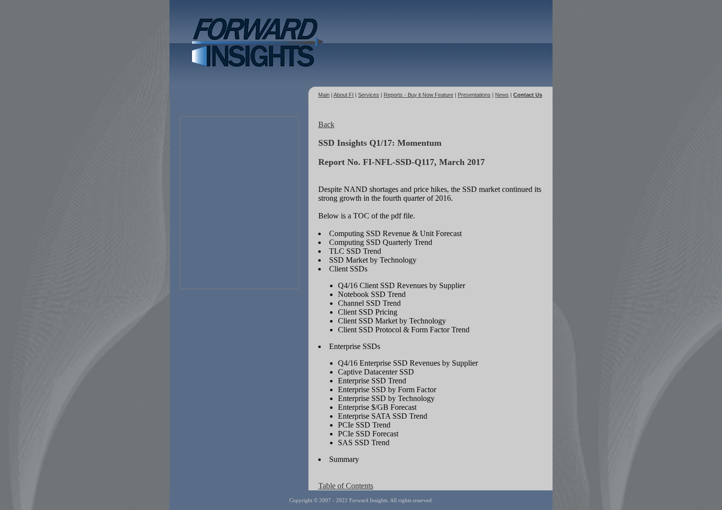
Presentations (474, 95)
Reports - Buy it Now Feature (418, 95)
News (502, 95)
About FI (343, 95)
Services (368, 95)
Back (326, 124)
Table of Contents (345, 486)
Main (324, 95)
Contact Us (527, 95)
